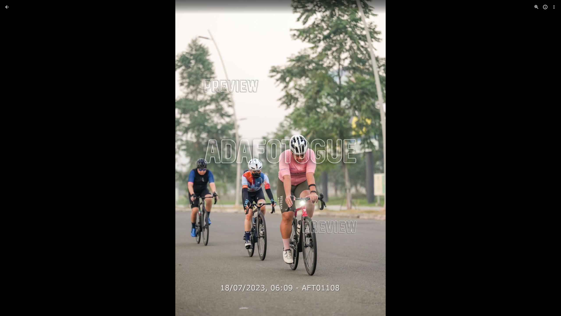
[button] (12, 158)
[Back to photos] (7, 7)
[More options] (554, 7)
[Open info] (545, 7)
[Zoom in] (536, 7)
